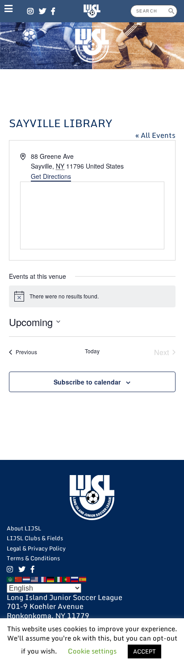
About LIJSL (24, 528)
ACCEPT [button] (144, 651)
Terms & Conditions (33, 558)
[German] (51, 578)
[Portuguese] (67, 578)
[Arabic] (11, 578)
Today (92, 351)
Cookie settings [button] (92, 650)
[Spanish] (83, 578)
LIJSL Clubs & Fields (35, 538)
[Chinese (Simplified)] (19, 578)
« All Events (155, 135)
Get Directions (51, 176)
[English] (35, 578)
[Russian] (75, 578)
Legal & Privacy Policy (36, 548)
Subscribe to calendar (87, 381)
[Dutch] (27, 578)
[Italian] (59, 578)
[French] (43, 578)
